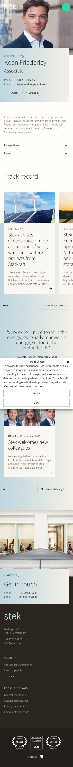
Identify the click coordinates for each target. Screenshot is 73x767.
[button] (68, 362)
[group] (29, 242)
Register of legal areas (16, 701)
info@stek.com (28, 597)
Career (8, 153)
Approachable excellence (18, 665)
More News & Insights (53, 489)
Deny (36, 403)
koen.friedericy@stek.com (32, 84)
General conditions (14, 695)
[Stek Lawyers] (10, 7)
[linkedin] (41, 757)
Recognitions (11, 145)
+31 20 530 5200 (28, 593)
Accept (36, 393)
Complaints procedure (16, 712)
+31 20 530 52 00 (13, 639)
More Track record (54, 305)
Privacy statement (14, 706)
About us (9, 676)
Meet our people (13, 670)
